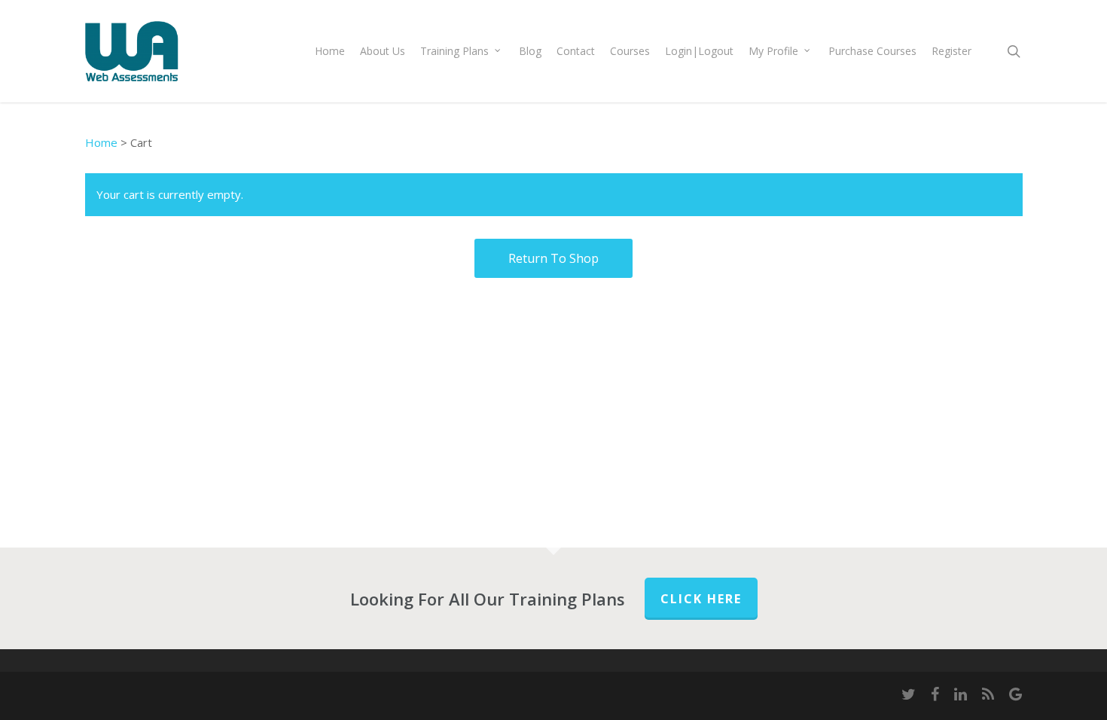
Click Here (701, 598)
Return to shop (553, 258)
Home (101, 142)
